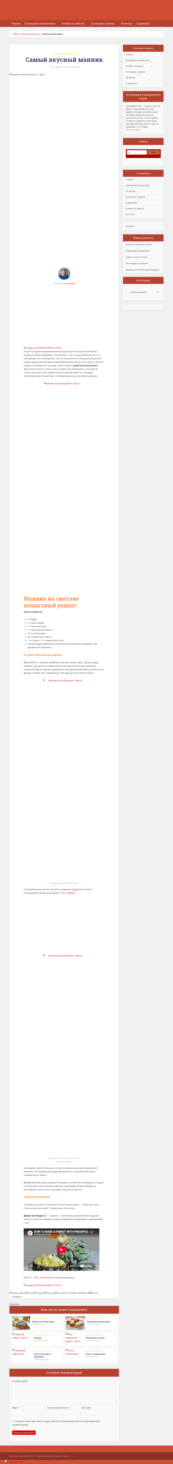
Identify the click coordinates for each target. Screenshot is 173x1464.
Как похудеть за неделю (137, 263)
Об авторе (126, 23)
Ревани (38, 1337)
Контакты (130, 214)
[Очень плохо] (17, 1293)
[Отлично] (60, 1293)
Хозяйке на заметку (73, 23)
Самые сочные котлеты (136, 257)
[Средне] (39, 1293)
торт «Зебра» (68, 892)
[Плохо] (29, 1293)
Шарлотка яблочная (43, 1321)
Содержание (143, 23)
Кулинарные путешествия (40, 23)
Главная (16, 23)
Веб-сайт (86, 1407)
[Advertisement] (64, 318)
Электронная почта (58, 1407)
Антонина (69, 283)
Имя (15, 1407)
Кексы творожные (95, 1354)
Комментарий (19, 1381)
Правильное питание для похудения (142, 269)
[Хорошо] (49, 1293)
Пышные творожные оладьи (139, 244)
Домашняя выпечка (31, 34)
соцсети (72, 1456)
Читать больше (133, 129)
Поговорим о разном (102, 23)
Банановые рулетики (98, 1321)
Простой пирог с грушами (43, 1355)
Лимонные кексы (95, 1337)
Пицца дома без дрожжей (137, 250)
